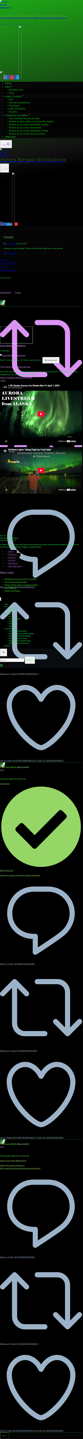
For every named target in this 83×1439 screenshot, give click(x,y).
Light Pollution (17, 108)
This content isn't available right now (15, 367)
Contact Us (12, 554)
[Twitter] (17, 77)
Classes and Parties (12, 591)
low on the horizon (8, 269)
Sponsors (12, 557)
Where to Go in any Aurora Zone (27, 133)
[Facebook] (8, 77)
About (10, 551)
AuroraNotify (11, 767)
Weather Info (16, 89)
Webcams (10, 136)
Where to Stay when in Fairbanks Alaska (21, 585)
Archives (11, 560)
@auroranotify (23, 767)
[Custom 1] (20, 77)
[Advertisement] (41, 511)
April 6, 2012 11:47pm (9, 262)
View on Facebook (16, 377)
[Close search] (3, 652)
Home (8, 83)
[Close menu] (0, 599)
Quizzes (13, 111)
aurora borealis (10, 253)
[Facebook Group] (14, 77)
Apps (11, 92)
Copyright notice (15, 566)
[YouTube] (11, 77)
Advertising (13, 563)
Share (3, 380)
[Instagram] (5, 77)
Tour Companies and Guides (15, 582)
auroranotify (11, 243)
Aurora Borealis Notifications (13, 346)
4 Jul (2, 770)
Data (5, 606)
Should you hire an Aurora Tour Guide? (20, 579)
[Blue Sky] (2, 77)
